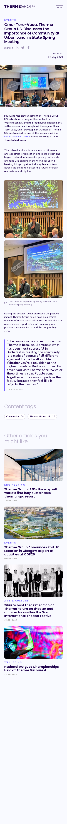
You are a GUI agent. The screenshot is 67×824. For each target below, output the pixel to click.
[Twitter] (23, 48)
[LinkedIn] (17, 48)
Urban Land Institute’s (17, 136)
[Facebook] (29, 48)
